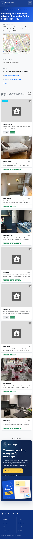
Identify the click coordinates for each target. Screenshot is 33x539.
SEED (6, 83)
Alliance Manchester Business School (17, 72)
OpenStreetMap (19, 51)
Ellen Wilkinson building (11, 75)
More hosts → (29, 94)
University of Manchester (11, 62)
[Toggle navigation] (30, 3)
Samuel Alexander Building (12, 79)
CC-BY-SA (5, 53)
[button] (16, 42)
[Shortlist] (30, 101)
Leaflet (6, 51)
